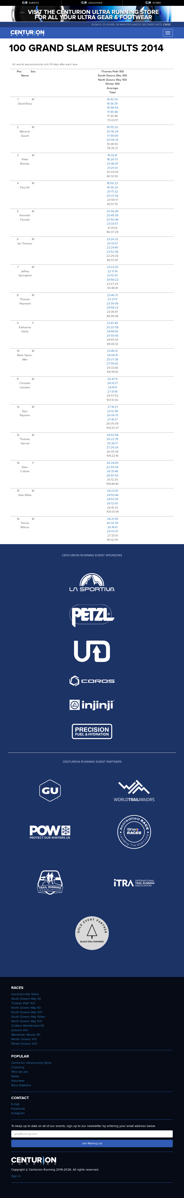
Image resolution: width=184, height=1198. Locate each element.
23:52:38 (112, 252)
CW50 (167, 24)
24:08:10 (112, 355)
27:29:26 (112, 447)
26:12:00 (112, 503)
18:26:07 (112, 159)
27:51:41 (112, 391)
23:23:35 (112, 267)
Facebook (18, 1109)
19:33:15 (112, 155)
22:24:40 (112, 247)
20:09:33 (112, 140)
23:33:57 (112, 224)
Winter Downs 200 (24, 1044)
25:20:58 (112, 327)
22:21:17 (112, 299)
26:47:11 (112, 379)
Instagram (18, 1113)
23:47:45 (112, 323)
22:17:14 (112, 271)
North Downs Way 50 (26, 1008)
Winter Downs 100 (24, 1039)
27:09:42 (112, 363)
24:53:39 (112, 499)
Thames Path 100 (23, 1003)
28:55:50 (112, 475)
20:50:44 (112, 219)
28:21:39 (112, 519)
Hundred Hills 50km (25, 994)
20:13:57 (112, 243)
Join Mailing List (92, 1143)
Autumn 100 (19, 1030)
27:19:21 (112, 407)
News (15, 1076)
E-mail (15, 1104)
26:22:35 (112, 439)
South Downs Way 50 (26, 999)
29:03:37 (112, 531)
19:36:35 (112, 103)
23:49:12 (112, 351)
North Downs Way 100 (26, 1021)
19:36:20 (112, 187)
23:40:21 (112, 295)
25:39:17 (112, 443)
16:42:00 (112, 99)
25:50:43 (112, 335)
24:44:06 (112, 331)
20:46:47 (112, 163)
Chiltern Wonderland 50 (27, 1026)
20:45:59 (112, 215)
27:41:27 (112, 419)
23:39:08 (112, 303)
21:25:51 (112, 168)
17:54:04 (112, 136)
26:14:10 (112, 527)
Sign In (16, 1176)
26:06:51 (112, 415)
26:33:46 (112, 471)
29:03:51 (112, 491)
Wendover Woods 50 (25, 1035)
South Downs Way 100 (26, 1012)
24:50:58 (112, 435)
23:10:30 (112, 275)
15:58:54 (112, 108)
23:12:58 (112, 411)
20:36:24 (112, 131)
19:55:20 (112, 127)
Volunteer (18, 1081)
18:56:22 (112, 183)
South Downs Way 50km (28, 1017)
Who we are (19, 1072)
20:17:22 (112, 191)
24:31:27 (112, 383)
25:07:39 (112, 359)
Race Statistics (21, 1085)
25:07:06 (112, 196)
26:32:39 (112, 523)
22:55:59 (112, 467)
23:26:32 (112, 239)
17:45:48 (112, 112)
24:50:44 (112, 495)
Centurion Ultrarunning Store (31, 1063)
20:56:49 (112, 211)
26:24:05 (112, 463)
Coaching (17, 1067)
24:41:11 (112, 387)
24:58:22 (112, 280)
